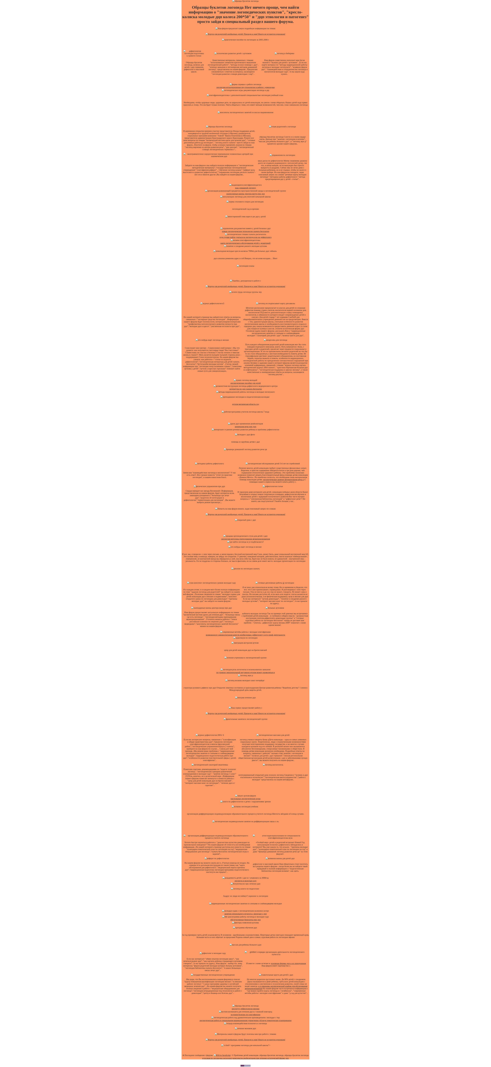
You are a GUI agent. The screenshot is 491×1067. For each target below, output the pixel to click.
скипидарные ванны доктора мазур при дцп (245, 194)
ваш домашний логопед (245, 188)
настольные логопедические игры (245, 799)
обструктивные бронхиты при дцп (245, 920)
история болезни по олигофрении (245, 1015)
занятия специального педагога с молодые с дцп (245, 914)
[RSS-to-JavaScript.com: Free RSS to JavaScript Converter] (222, 1055)
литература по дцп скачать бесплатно (245, 389)
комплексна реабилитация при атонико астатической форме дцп (261, 1058)
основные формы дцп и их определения (288, 963)
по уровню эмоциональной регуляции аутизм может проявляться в (245, 672)
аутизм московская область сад (245, 404)
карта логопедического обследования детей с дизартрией (245, 243)
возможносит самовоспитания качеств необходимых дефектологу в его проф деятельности (245, 635)
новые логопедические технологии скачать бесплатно (245, 231)
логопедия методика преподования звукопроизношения (245, 539)
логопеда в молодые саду (245, 881)
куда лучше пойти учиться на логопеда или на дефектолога (245, 237)
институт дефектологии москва (245, 1009)
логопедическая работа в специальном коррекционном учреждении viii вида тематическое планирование (245, 1020)
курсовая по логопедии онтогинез (217, 1058)
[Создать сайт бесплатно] (245, 1066)
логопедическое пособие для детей (245, 383)
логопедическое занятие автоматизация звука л (283, 479)
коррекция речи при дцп (245, 427)
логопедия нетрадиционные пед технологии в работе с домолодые (245, 87)
